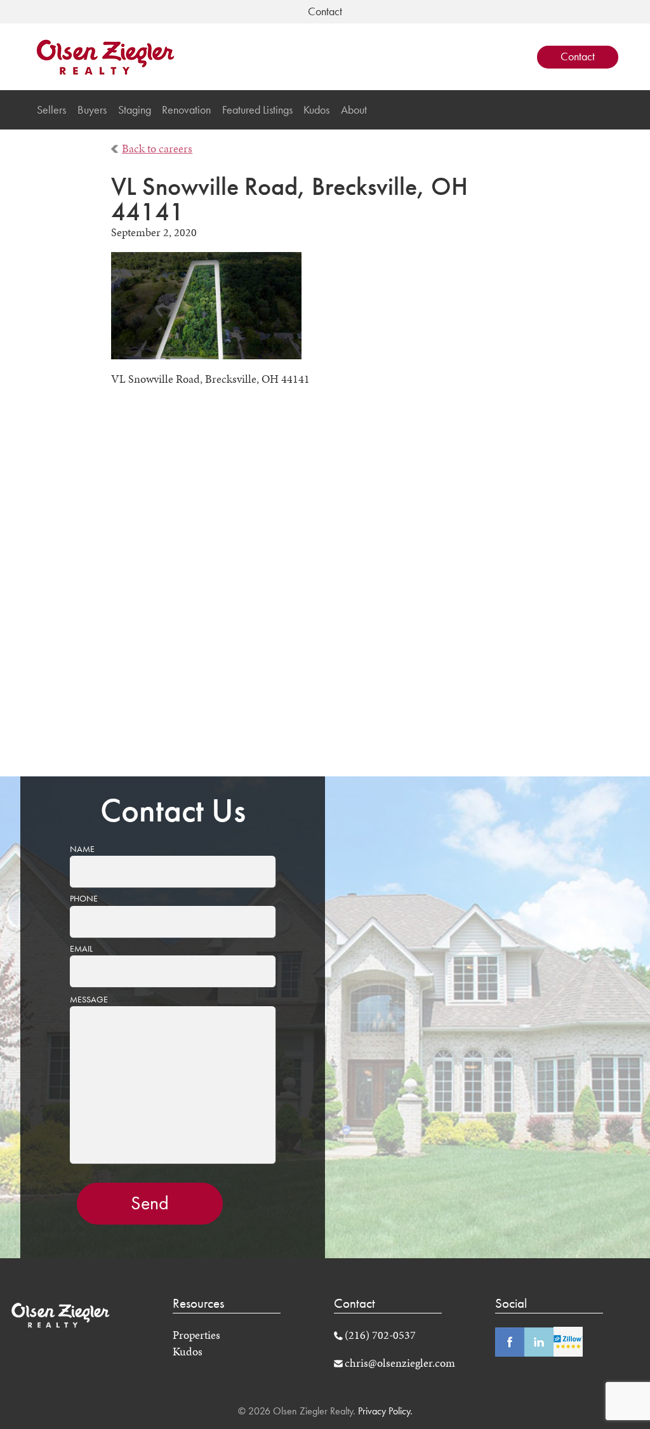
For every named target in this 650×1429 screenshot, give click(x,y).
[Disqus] (325, 591)
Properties (196, 1335)
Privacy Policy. (384, 1411)
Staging (134, 110)
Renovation (186, 110)
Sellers (51, 110)
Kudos (316, 110)
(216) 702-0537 (380, 1335)
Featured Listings (257, 110)
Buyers (92, 110)
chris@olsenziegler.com (400, 1363)
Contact (577, 56)
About (354, 110)
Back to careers (157, 148)
